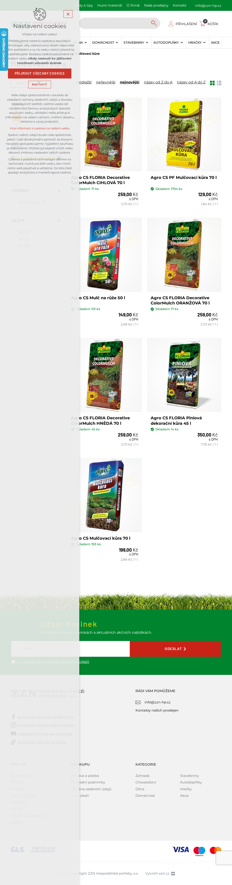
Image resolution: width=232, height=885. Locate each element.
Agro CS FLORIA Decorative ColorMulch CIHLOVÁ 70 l (100, 180)
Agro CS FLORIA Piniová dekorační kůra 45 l (176, 420)
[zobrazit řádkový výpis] (219, 82)
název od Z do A (158, 82)
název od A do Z (191, 82)
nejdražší (84, 82)
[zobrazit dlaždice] (212, 82)
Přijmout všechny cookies (40, 73)
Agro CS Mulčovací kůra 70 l (100, 538)
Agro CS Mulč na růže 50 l (98, 298)
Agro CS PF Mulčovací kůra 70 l (184, 177)
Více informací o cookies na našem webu (40, 128)
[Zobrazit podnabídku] (86, 42)
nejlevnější (105, 82)
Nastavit (39, 84)
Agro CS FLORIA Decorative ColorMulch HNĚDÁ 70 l (100, 420)
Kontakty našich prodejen (157, 710)
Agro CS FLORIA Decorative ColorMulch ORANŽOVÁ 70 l (180, 300)
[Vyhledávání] (119, 23)
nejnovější (129, 82)
